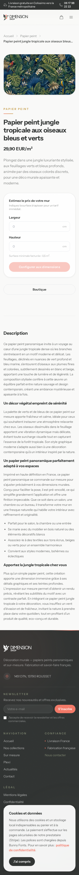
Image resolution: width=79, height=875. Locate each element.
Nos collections (14, 748)
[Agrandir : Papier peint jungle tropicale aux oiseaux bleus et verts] (39, 74)
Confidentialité (14, 802)
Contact (9, 776)
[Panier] (61, 17)
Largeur (14, 217)
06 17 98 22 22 (69, 4)
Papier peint (28, 36)
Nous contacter (55, 755)
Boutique (40, 289)
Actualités (10, 769)
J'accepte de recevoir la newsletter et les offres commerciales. (36, 719)
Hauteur (15, 237)
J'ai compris (22, 862)
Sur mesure (12, 755)
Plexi (7, 762)
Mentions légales (15, 795)
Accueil (9, 36)
